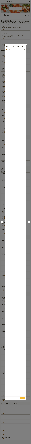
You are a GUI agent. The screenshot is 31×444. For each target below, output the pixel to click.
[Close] (26, 44)
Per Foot (8, 49)
